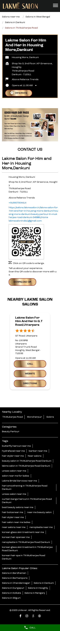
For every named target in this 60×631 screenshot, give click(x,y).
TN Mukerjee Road (12, 417)
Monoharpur (34, 417)
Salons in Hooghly (38, 588)
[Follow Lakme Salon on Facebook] (20, 616)
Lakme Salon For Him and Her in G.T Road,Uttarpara (29, 321)
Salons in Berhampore (15, 578)
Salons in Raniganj (34, 593)
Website (30, 373)
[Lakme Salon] (20, 5)
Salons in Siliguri (11, 598)
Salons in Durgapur (13, 588)
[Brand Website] (39, 616)
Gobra (50, 417)
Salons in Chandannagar (16, 583)
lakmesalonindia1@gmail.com (25, 221)
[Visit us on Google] (33, 616)
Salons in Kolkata (11, 593)
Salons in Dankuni (44, 583)
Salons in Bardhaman (14, 573)
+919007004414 (17, 202)
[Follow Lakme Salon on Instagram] (27, 616)
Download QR (22, 282)
